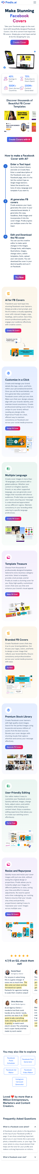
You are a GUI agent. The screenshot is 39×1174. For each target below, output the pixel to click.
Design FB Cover (12, 428)
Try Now (19, 277)
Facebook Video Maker (28, 1071)
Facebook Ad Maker (11, 1071)
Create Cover (19, 42)
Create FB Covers (13, 330)
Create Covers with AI (19, 139)
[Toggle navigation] (35, 2)
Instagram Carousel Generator (19, 1082)
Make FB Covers (13, 914)
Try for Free (11, 823)
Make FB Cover (12, 594)
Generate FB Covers (14, 747)
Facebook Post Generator (28, 1060)
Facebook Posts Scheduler (11, 1060)
